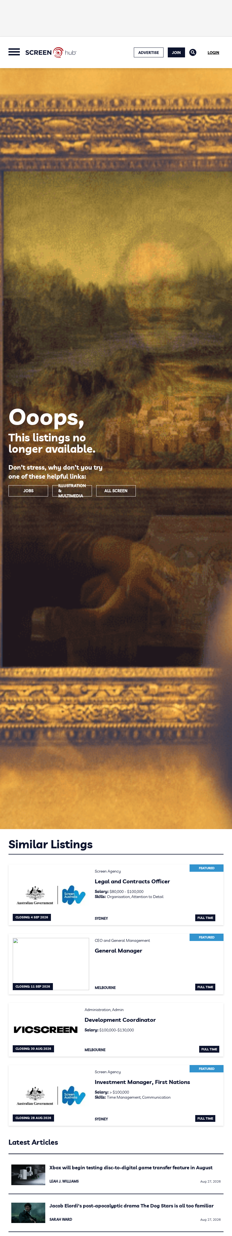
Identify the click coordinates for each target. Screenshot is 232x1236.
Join (176, 52)
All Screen (116, 490)
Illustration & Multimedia (72, 490)
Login (213, 52)
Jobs (28, 490)
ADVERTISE (148, 52)
